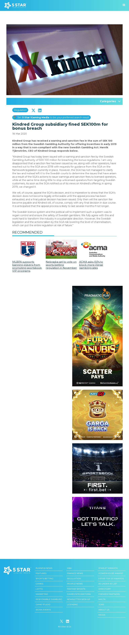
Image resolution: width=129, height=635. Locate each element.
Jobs (101, 604)
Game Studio (43, 604)
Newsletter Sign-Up (78, 599)
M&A (69, 568)
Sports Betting (44, 578)
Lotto (39, 589)
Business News (44, 568)
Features (41, 573)
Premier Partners (109, 594)
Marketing (42, 594)
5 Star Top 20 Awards (111, 578)
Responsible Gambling (49, 599)
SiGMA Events (43, 609)
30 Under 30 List (107, 583)
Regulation (20, 110)
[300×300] (97, 391)
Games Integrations (79, 594)
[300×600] (97, 287)
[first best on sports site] (97, 445)
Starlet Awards (108, 568)
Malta (101, 599)
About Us (103, 609)
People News (74, 583)
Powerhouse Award (110, 573)
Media (101, 615)
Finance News (75, 573)
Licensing (72, 604)
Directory (104, 589)
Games (39, 583)
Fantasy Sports (76, 589)
